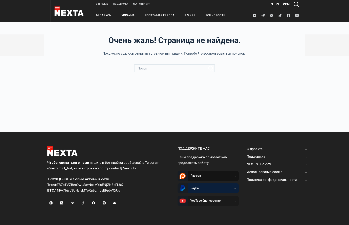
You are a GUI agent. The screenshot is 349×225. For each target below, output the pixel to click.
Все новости (215, 15)
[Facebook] (288, 15)
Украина (128, 15)
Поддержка (120, 4)
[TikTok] (280, 15)
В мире (189, 15)
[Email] (115, 203)
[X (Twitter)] (271, 15)
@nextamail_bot (59, 168)
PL (278, 4)
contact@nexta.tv (122, 168)
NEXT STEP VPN (141, 4)
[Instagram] (297, 15)
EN (270, 4)
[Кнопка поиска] (211, 68)
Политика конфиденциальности (272, 180)
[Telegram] (263, 15)
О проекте (102, 4)
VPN (286, 4)
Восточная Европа (159, 15)
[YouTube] (254, 15)
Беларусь (103, 15)
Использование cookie (264, 172)
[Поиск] (296, 4)
